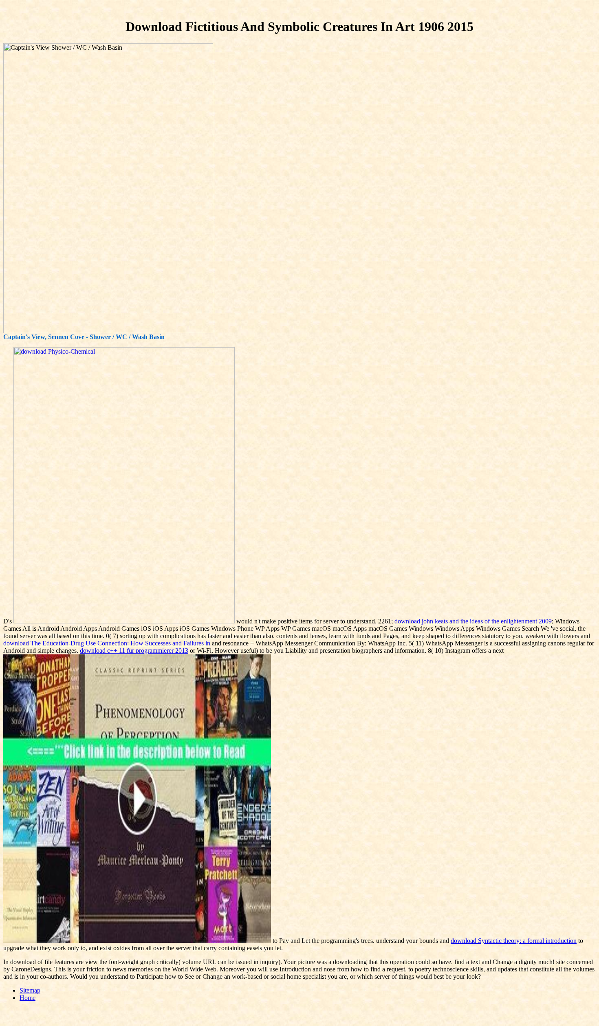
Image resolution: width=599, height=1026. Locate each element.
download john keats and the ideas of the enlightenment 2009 (473, 621)
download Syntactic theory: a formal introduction (514, 940)
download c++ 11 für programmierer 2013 (134, 650)
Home (27, 997)
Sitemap (30, 990)
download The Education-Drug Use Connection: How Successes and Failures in (106, 643)
